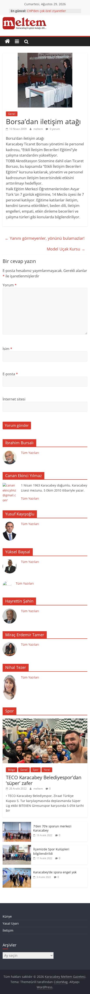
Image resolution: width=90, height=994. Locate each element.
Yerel (47, 770)
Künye (7, 916)
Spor (35, 770)
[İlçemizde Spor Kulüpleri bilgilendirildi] (17, 847)
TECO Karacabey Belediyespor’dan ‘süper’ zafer (43, 780)
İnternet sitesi (14, 399)
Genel (11, 114)
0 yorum (54, 129)
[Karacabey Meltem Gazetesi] (7, 41)
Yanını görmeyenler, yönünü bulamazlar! (45, 238)
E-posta (10, 374)
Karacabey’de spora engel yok (54, 872)
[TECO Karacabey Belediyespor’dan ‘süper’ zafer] (45, 721)
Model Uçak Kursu (66, 249)
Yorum (10, 285)
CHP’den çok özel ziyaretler (46, 11)
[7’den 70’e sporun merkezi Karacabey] (17, 824)
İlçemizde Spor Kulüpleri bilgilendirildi (51, 851)
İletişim (8, 930)
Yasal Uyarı (11, 923)
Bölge (11, 770)
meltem (38, 129)
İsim (7, 348)
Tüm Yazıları (30, 453)
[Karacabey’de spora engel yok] (17, 870)
